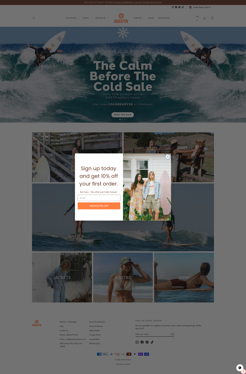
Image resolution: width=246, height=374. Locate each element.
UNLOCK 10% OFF (99, 205)
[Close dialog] (168, 156)
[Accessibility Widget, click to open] (243, 371)
